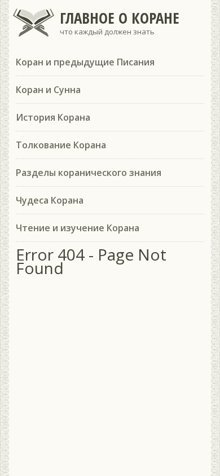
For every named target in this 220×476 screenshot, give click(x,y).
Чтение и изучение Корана (77, 228)
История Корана (53, 117)
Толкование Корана (61, 145)
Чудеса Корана (49, 200)
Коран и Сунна (48, 89)
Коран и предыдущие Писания (85, 62)
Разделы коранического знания (88, 172)
